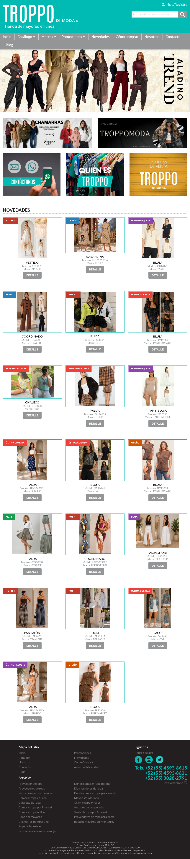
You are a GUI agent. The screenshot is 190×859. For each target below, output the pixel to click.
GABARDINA (95, 235)
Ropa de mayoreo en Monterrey (94, 821)
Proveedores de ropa (32, 788)
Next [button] (186, 81)
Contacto (173, 36)
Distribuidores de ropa (88, 788)
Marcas (47, 36)
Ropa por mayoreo (30, 816)
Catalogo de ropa (30, 802)
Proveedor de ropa (30, 783)
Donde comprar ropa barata (92, 783)
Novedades (100, 36)
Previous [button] (4, 81)
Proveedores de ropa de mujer (38, 831)
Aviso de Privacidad (86, 767)
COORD (95, 608)
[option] (95, 80)
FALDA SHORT (157, 531)
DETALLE (32, 275)
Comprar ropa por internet (35, 807)
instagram (149, 759)
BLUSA (157, 238)
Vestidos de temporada (89, 807)
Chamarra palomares (87, 802)
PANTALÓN (32, 608)
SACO (157, 608)
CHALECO (32, 381)
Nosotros (151, 36)
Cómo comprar (127, 36)
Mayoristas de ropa (86, 798)
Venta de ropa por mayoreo (36, 793)
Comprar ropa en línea (33, 798)
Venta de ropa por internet (90, 812)
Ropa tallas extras (30, 826)
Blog (9, 45)
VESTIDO (32, 238)
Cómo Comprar (84, 762)
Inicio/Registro (176, 4)
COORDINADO (32, 312)
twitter (159, 759)
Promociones (72, 36)
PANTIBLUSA (157, 386)
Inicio (7, 36)
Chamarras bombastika (34, 821)
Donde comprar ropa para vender (95, 793)
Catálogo (24, 36)
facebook (138, 759)
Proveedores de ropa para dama (94, 816)
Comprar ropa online (32, 812)
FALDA (95, 386)
